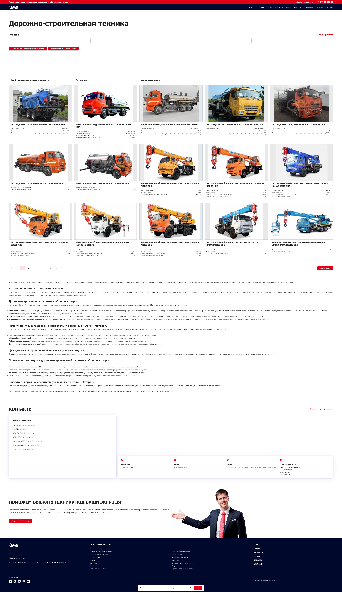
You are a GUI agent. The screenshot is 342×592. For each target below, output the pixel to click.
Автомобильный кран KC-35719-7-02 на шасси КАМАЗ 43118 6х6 (232, 243)
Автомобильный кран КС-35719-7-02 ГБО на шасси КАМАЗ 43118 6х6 (300, 184)
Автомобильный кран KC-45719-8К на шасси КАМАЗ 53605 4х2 (235, 184)
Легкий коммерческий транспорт (101, 551)
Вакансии (258, 564)
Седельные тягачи (178, 566)
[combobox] (48, 40)
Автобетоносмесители (98, 569)
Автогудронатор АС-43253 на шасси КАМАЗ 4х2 (102, 183)
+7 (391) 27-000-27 (325, 2)
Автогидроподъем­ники (179, 549)
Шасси (92, 560)
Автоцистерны (177, 554)
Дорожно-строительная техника (183, 563)
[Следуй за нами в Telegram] (19, 582)
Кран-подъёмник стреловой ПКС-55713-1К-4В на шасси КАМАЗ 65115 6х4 (298, 243)
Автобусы (93, 563)
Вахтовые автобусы (97, 549)
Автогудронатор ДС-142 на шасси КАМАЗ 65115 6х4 (169, 124)
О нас (256, 545)
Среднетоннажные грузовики (100, 554)
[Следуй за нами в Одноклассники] (14, 582)
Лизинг (257, 556)
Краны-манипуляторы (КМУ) (181, 551)
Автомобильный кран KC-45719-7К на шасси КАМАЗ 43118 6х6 (170, 184)
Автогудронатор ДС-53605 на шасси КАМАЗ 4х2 (298, 124)
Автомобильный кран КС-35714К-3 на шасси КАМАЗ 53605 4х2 (39, 243)
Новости (258, 560)
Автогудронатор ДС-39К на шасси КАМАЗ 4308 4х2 (234, 124)
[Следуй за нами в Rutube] (28, 582)
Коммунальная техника (98, 566)
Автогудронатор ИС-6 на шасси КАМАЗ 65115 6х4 (38, 124)
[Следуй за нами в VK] (10, 582)
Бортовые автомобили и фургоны (183, 569)
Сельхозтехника (95, 557)
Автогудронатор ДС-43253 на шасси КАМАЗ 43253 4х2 (103, 125)
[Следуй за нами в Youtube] (23, 582)
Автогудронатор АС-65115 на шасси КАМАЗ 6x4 (37, 183)
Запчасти (258, 552)
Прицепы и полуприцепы (180, 557)
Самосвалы (175, 560)
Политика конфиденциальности (264, 580)
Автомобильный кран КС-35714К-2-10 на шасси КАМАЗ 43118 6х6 (102, 243)
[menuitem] (252, 7)
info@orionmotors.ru (304, 2)
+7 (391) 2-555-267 (127, 468)
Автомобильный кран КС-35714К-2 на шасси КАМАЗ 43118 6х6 (170, 243)
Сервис (257, 548)
